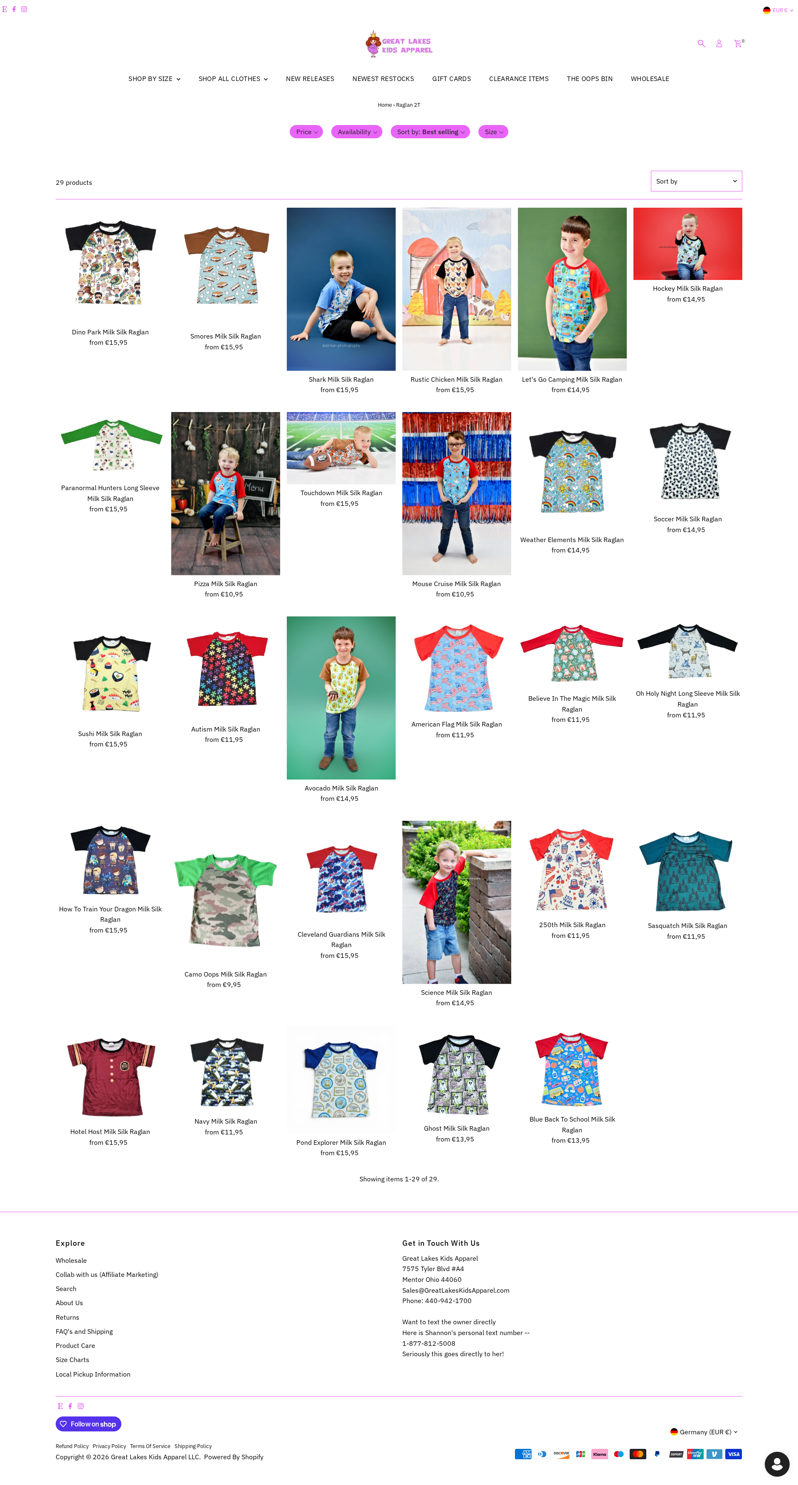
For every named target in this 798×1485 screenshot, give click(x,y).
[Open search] (701, 43)
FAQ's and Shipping (84, 1331)
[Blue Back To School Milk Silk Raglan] (572, 1068)
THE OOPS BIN (590, 78)
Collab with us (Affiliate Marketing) (107, 1274)
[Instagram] (24, 10)
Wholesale (71, 1260)
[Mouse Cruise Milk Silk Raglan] (456, 493)
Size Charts (72, 1359)
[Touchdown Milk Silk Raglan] (341, 448)
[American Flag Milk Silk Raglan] (456, 666)
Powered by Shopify (234, 1457)
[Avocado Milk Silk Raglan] (341, 698)
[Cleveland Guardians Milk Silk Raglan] (341, 873)
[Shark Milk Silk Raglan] (341, 289)
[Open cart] (738, 43)
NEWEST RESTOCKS (383, 78)
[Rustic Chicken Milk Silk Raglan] (456, 289)
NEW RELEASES (310, 78)
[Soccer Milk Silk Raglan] (687, 461)
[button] (307, 132)
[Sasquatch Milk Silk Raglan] (687, 869)
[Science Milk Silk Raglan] (456, 902)
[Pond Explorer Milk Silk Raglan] (341, 1079)
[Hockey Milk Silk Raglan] (687, 244)
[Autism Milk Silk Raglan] (225, 668)
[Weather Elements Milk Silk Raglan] (572, 471)
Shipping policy (193, 1446)
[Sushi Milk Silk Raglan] (110, 670)
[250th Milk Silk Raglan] (572, 868)
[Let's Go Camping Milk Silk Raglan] (572, 289)
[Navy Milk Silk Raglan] (225, 1069)
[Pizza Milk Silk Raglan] (225, 493)
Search (66, 1288)
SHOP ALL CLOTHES (230, 78)
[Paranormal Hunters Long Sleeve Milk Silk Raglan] (110, 445)
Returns (67, 1317)
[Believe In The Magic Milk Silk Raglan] (572, 653)
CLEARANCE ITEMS (519, 78)
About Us (69, 1302)
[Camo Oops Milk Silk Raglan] (225, 893)
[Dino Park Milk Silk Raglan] (110, 266)
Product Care (75, 1345)
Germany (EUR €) (706, 1432)
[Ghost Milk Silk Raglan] (456, 1072)
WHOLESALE (650, 78)
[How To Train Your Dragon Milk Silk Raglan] (110, 861)
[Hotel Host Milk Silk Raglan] (110, 1074)
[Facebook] (14, 10)
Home (385, 104)
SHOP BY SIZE (151, 78)
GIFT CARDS (451, 78)
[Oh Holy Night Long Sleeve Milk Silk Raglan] (687, 650)
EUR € (780, 10)
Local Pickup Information (93, 1374)
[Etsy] (4, 10)
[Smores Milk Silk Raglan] (225, 268)
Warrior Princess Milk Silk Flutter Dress (89, 1449)
